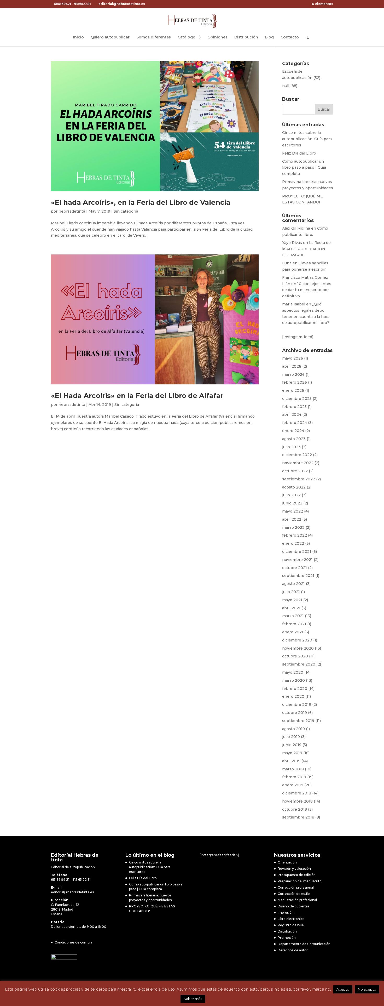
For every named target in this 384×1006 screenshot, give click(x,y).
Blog (269, 37)
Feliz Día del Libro (299, 153)
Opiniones (217, 37)
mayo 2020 (292, 672)
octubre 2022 (295, 471)
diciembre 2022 (297, 454)
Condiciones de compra (73, 942)
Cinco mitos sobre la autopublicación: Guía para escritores (307, 138)
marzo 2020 (293, 680)
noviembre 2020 (298, 648)
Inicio (78, 37)
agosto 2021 (293, 583)
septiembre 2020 (298, 664)
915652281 (82, 4)
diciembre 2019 (296, 704)
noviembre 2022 (297, 463)
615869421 (62, 4)
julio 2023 (291, 447)
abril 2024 (291, 414)
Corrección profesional (296, 887)
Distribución (246, 37)
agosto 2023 (294, 438)
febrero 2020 (294, 688)
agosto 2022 (294, 487)
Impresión (286, 912)
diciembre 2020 (297, 640)
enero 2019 (292, 785)
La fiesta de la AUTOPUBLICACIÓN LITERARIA (306, 249)
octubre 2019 (294, 712)
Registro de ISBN (291, 925)
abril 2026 (291, 366)
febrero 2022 (294, 535)
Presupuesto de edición (297, 875)
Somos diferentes (153, 37)
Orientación (287, 862)
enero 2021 (292, 632)
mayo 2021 (292, 600)
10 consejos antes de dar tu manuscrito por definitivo (306, 290)
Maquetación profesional (297, 900)
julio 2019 (291, 736)
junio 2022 (292, 503)
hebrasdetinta (72, 211)
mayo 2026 (292, 358)
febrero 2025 (294, 406)
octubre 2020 (295, 656)
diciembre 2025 (297, 398)
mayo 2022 (292, 511)
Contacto (290, 37)
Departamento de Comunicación (304, 944)
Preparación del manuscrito (300, 881)
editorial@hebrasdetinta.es (72, 892)
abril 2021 (291, 608)
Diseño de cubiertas (293, 906)
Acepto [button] (342, 989)
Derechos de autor (293, 950)
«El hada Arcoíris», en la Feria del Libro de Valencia (140, 202)
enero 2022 (293, 543)
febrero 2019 (294, 777)
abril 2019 (291, 761)
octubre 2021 (294, 567)
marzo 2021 (293, 615)
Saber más (193, 999)
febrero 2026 (294, 382)
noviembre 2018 (297, 801)
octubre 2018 (294, 809)
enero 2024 (293, 430)
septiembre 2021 (298, 575)
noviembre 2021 (297, 559)
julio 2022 (291, 495)
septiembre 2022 (298, 479)
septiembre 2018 (298, 817)
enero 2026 (293, 390)
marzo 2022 (293, 527)
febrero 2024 (294, 422)
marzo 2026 (293, 374)
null (285, 85)
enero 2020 (293, 696)
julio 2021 (291, 591)
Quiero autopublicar (110, 37)
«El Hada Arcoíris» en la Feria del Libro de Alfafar (137, 395)
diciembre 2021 (296, 551)
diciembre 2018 (296, 793)
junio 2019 (291, 744)
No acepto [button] (367, 989)
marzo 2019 (293, 769)
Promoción (287, 938)
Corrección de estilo (294, 894)
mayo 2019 (292, 753)
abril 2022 (291, 519)
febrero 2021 (294, 624)
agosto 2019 (293, 728)
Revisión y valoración (294, 869)
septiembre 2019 (298, 720)
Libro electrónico (291, 919)
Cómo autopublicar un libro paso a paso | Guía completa (304, 167)
